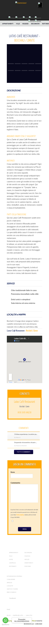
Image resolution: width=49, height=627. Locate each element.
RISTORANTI (12, 566)
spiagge (9, 582)
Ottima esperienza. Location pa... (25, 434)
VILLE (18, 23)
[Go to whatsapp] (5, 620)
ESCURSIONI (35, 23)
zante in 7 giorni (12, 589)
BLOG (9, 615)
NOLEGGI (25, 23)
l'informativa (20, 515)
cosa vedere (11, 579)
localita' (10, 585)
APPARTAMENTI (7, 23)
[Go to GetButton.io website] (5, 624)
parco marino (11, 592)
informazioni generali (14, 576)
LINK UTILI (29, 615)
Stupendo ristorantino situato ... (25, 442)
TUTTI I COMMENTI (23, 452)
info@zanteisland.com (18, 609)
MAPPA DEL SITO (18, 615)
